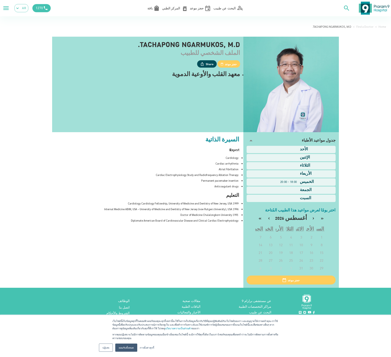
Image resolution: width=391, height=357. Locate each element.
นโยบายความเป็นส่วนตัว (178, 328)
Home (382, 26)
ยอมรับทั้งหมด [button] (126, 347)
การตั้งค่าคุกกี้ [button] (147, 347)
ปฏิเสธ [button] (105, 347)
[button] (291, 140)
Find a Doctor (364, 26)
